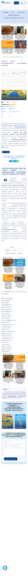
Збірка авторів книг (14, 15)
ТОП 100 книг (21, 12)
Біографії (6, 12)
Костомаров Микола (8, 106)
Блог (12, 12)
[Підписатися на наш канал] (14, 21)
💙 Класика (16, 73)
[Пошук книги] (25, 7)
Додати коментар (11, 459)
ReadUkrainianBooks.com (19, 215)
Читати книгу (6, 152)
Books (8, 3)
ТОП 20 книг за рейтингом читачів (14, 18)
